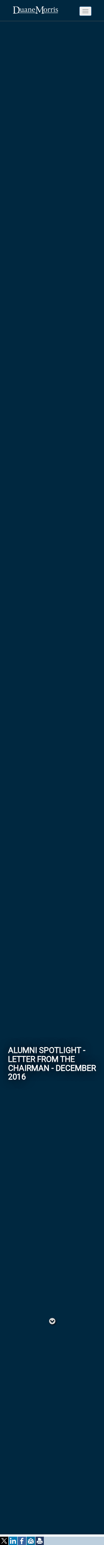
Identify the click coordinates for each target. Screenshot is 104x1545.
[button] (4, 1541)
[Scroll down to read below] (52, 1321)
